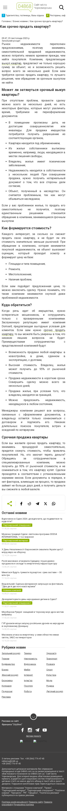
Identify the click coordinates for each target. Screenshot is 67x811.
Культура (51, 675)
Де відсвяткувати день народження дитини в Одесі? (29, 599)
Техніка (27, 653)
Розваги (50, 664)
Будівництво (8, 664)
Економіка (7, 680)
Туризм (5, 658)
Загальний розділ (11, 653)
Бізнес (5, 669)
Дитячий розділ (54, 691)
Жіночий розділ (10, 675)
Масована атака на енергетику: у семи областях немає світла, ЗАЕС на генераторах (30, 636)
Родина (50, 686)
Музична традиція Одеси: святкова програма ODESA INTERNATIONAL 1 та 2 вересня (29, 535)
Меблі (27, 669)
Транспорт (51, 658)
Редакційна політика (24, 804)
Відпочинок (30, 664)
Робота (28, 691)
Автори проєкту (33, 736)
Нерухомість (30, 658)
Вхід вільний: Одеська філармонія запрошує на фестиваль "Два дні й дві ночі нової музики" (32, 585)
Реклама (6, 697)
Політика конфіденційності (15, 802)
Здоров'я (51, 653)
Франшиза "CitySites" (12, 724)
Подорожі (7, 691)
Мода (49, 680)
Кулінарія (7, 686)
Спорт (49, 669)
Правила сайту (36, 802)
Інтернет (28, 675)
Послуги (28, 686)
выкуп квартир (11, 63)
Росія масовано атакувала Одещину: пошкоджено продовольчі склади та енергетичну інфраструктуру (29, 562)
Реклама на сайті (10, 721)
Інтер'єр (28, 680)
